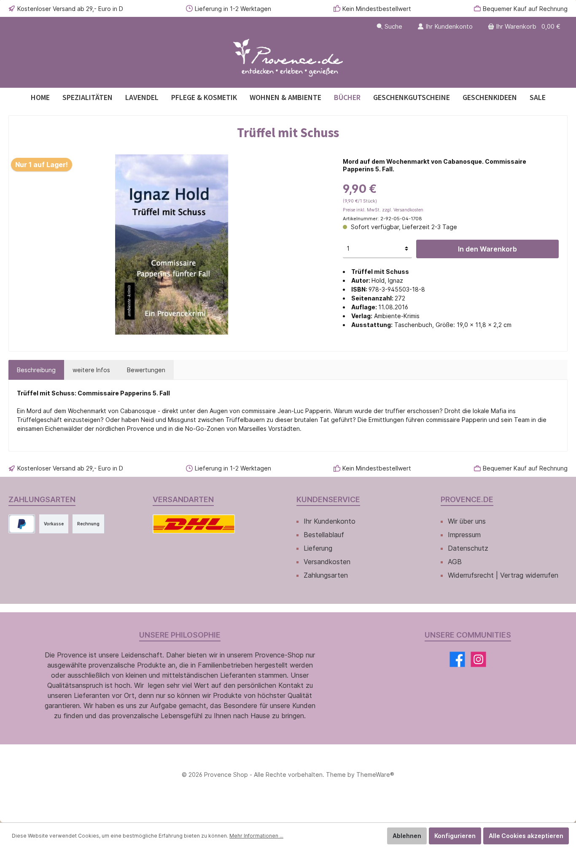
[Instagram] (478, 659)
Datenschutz (468, 548)
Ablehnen (407, 835)
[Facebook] (457, 659)
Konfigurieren (455, 835)
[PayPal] (21, 523)
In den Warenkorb (487, 249)
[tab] (36, 370)
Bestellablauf (324, 534)
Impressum (464, 534)
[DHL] (194, 523)
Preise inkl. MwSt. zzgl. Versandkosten (383, 210)
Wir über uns (467, 521)
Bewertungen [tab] (146, 369)
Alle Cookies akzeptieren (526, 835)
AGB (455, 561)
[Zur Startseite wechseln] (288, 58)
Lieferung (318, 548)
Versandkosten (327, 561)
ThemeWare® (375, 774)
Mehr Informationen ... (256, 836)
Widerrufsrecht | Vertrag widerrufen (503, 575)
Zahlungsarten (326, 575)
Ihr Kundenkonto (329, 521)
